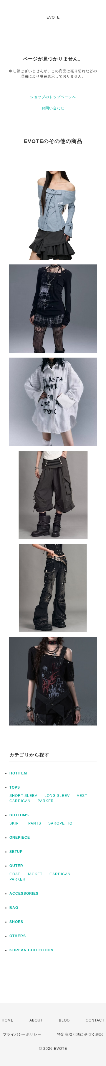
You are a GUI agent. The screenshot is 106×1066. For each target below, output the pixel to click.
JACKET (34, 874)
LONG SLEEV (57, 796)
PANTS (34, 823)
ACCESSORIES (24, 893)
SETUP (16, 852)
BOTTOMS (19, 815)
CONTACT (95, 1020)
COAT (14, 874)
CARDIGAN (20, 801)
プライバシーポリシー (22, 1034)
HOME (8, 1020)
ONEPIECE (19, 837)
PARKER (46, 801)
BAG (13, 908)
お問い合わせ (53, 108)
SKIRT (15, 823)
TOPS (14, 787)
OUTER (16, 866)
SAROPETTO (60, 823)
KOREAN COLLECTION (31, 950)
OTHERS (17, 936)
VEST (82, 796)
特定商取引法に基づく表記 (80, 1034)
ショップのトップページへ (53, 97)
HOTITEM (18, 773)
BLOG (64, 1020)
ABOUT (36, 1020)
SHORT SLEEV (23, 796)
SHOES (16, 922)
